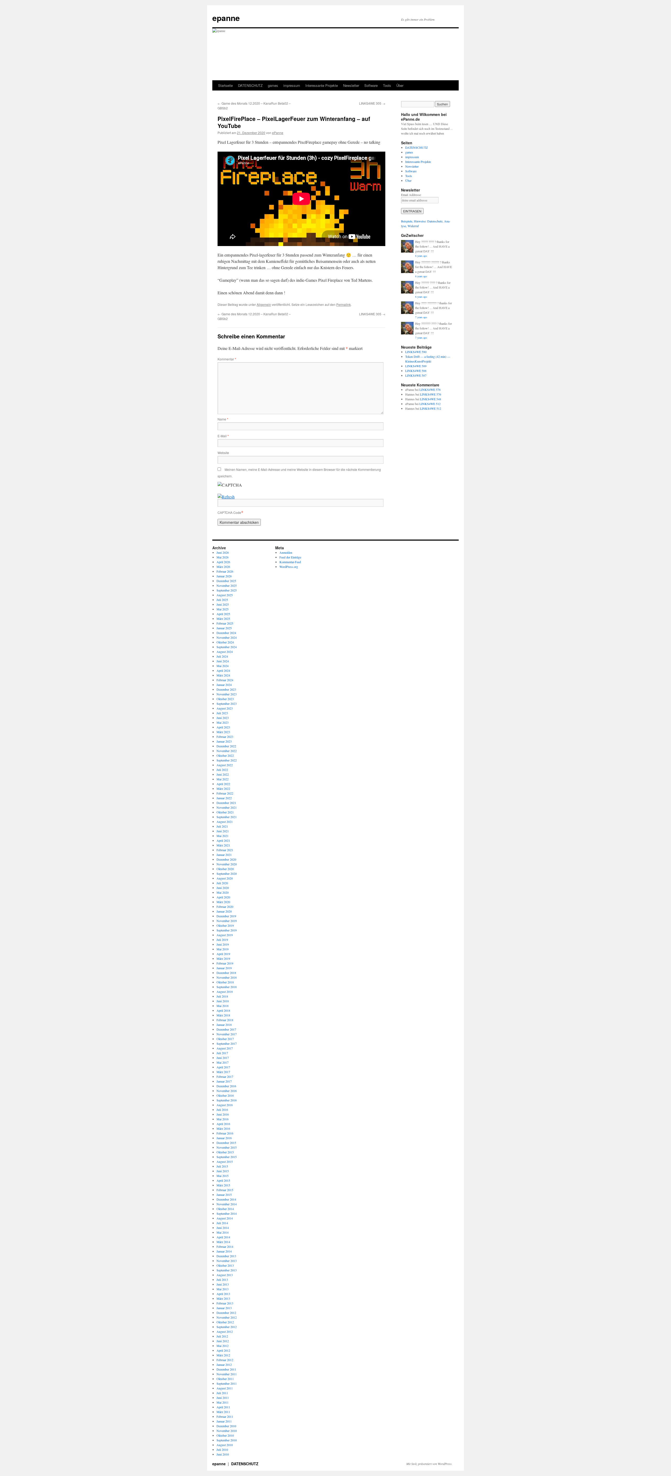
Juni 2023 (223, 718)
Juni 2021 (223, 831)
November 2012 (227, 1317)
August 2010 (225, 1445)
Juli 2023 (222, 713)
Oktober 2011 (225, 1379)
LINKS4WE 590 (415, 352)
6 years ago (421, 256)
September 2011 (227, 1383)
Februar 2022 (225, 793)
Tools (387, 85)
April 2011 (223, 1407)
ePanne (277, 132)
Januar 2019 (224, 968)
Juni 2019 (223, 944)
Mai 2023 (223, 722)
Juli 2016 (222, 1109)
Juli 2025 (222, 600)
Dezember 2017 (226, 1029)
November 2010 (227, 1431)
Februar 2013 (225, 1303)
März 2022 (223, 788)
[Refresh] (226, 496)
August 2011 (225, 1388)
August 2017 (225, 1048)
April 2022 (223, 784)
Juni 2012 (223, 1341)
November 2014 (227, 1204)
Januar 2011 (224, 1421)
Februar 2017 (225, 1076)
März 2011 (223, 1412)
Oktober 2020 (225, 869)
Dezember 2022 (226, 746)
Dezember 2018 (226, 973)
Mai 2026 (223, 557)
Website (223, 452)
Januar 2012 (224, 1364)
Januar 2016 (224, 1138)
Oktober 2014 (225, 1209)
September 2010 (227, 1440)
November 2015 (227, 1147)
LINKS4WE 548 (430, 399)
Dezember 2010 (226, 1426)
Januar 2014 (224, 1251)
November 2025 (227, 585)
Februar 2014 (225, 1246)
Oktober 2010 (225, 1435)
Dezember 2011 (226, 1369)
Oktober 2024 (225, 642)
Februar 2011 (225, 1416)
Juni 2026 (223, 552)
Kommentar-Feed (290, 562)
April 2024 (223, 670)
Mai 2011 (223, 1402)
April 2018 (223, 1010)
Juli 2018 (222, 996)
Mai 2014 (223, 1232)
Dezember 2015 (226, 1143)
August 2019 (225, 935)
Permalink (343, 304)
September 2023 (227, 703)
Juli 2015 (222, 1166)
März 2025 (223, 618)
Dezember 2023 (226, 689)
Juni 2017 (223, 1058)
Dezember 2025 (226, 581)
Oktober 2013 (225, 1265)
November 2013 (227, 1261)
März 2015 (223, 1185)
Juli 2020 (222, 883)
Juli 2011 (222, 1393)
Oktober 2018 (225, 982)
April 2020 (223, 897)
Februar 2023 (225, 736)
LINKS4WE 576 (430, 389)
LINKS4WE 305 (372, 103)
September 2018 (227, 987)
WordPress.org (288, 566)
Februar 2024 (225, 680)
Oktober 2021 (225, 812)
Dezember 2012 (226, 1312)
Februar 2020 (225, 906)
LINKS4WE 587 (415, 375)
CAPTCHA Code (229, 512)
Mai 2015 (223, 1176)
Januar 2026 (224, 576)
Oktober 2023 (225, 699)
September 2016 (227, 1100)
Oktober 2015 (225, 1152)
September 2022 (227, 760)
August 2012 (225, 1331)
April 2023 (223, 727)
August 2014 (225, 1218)
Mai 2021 (223, 836)
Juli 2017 (222, 1053)
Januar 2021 (224, 854)
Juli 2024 (222, 656)
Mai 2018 (223, 1006)
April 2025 (223, 614)
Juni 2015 (223, 1171)
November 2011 (227, 1374)
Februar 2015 (225, 1190)
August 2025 (225, 595)
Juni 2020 (223, 888)
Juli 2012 (222, 1336)
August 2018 (225, 991)
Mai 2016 (223, 1119)
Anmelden (285, 552)
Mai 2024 (223, 666)
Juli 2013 (222, 1279)
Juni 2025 (223, 604)
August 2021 (225, 821)
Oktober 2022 (225, 755)
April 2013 (223, 1294)
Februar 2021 (225, 850)
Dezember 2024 (226, 633)
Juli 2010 (222, 1449)
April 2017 (223, 1067)
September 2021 (227, 817)
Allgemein (264, 304)
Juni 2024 (223, 661)
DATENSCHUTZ (250, 85)
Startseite (225, 85)
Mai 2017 (223, 1062)
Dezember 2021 (226, 803)
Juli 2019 (222, 939)
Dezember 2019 (226, 916)
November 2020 (227, 864)
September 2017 (227, 1043)
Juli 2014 (222, 1223)
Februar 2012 (225, 1360)
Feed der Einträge (290, 557)
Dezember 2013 (226, 1256)
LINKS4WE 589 (415, 366)
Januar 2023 (224, 741)
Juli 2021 (222, 826)
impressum (291, 85)
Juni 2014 (223, 1227)
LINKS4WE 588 (415, 371)
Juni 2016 (223, 1114)
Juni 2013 (223, 1284)
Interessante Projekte (321, 85)
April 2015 (223, 1180)
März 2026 (223, 566)
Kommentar (227, 359)
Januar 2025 (224, 628)
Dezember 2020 (226, 859)
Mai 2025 (223, 609)
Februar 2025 (225, 623)
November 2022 (227, 751)
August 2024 (225, 651)
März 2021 (223, 845)
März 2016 (223, 1128)
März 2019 (223, 958)
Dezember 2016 (226, 1086)
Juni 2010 (223, 1454)
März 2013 (223, 1298)
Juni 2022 (223, 774)
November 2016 (227, 1091)
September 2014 (227, 1213)
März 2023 (223, 732)
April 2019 (223, 954)
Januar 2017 (224, 1081)
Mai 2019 (223, 949)
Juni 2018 (223, 1001)
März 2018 (223, 1015)
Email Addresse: (411, 195)
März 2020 (223, 902)
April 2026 (223, 562)
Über (399, 85)
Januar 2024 (224, 685)
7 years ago (421, 317)
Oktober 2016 (225, 1095)
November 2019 (227, 921)
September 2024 (227, 647)
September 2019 (227, 930)
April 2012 (223, 1350)
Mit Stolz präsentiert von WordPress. (429, 1464)
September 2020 (227, 873)
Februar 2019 (225, 963)
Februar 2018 (225, 1020)
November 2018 (227, 977)
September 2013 (227, 1270)
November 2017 (227, 1034)
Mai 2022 (223, 779)
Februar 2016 (225, 1133)
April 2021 (223, 840)
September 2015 (227, 1157)
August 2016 (225, 1105)
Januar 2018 (224, 1024)
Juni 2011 (223, 1397)
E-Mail (223, 436)
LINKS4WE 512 (430, 404)
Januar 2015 (224, 1194)
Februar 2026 (225, 571)
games (273, 85)
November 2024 (227, 637)
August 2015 (225, 1161)
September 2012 (227, 1327)
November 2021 (227, 807)
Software (371, 85)
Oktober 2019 (225, 925)
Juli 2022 (222, 770)
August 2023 (225, 708)
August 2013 (225, 1275)
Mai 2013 (223, 1289)
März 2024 (223, 675)
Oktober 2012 (225, 1322)
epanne (226, 17)
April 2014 (223, 1237)
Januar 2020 (224, 911)
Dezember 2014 (226, 1199)
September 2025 (227, 590)
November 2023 (227, 694)
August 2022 (225, 765)
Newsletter (351, 85)
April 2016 (223, 1124)
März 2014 (223, 1242)
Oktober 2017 (225, 1039)
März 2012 (223, 1355)
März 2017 (223, 1072)
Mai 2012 (223, 1346)
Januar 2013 (224, 1308)
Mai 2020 (223, 892)
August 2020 (225, 878)
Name (223, 419)
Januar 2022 (224, 798)
